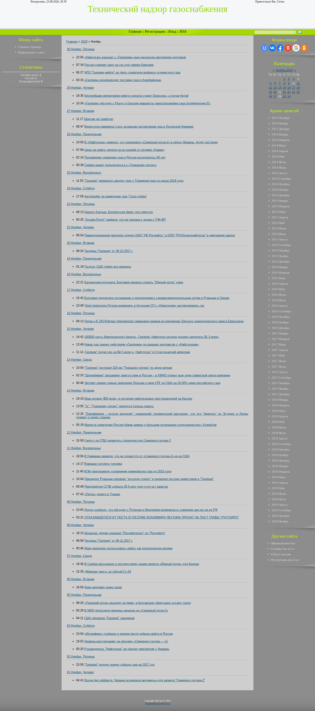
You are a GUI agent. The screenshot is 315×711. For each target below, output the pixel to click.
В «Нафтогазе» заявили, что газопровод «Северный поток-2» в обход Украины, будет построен (151, 142)
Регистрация (155, 31)
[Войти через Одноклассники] (304, 47)
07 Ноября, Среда (79, 556)
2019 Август (280, 504)
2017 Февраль (281, 339)
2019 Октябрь (281, 516)
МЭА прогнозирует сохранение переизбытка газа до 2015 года (127, 471)
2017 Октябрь (281, 383)
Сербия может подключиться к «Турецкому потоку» (120, 165)
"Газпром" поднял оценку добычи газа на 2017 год (119, 664)
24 (293, 92)
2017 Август (280, 372)
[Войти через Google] (296, 48)
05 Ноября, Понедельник (84, 595)
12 (270, 87)
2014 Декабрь (281, 195)
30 (289, 96)
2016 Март (279, 278)
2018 (84, 41)
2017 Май (278, 355)
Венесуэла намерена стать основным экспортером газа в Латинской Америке (138, 126)
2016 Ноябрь (280, 322)
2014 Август (280, 173)
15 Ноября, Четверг (80, 329)
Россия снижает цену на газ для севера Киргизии (119, 65)
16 (289, 87)
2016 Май (278, 289)
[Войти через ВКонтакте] (272, 47)
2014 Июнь (279, 162)
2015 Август (280, 239)
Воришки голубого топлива (103, 463)
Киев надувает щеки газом (103, 587)
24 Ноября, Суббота (81, 188)
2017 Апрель (280, 350)
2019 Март (279, 477)
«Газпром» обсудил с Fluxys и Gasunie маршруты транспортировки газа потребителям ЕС (147, 103)
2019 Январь (280, 466)
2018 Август (280, 438)
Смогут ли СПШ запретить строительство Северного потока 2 (127, 440)
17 (293, 87)
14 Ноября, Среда (79, 359)
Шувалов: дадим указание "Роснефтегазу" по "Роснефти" (124, 533)
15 (284, 87)
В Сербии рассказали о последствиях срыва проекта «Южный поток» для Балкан (141, 564)
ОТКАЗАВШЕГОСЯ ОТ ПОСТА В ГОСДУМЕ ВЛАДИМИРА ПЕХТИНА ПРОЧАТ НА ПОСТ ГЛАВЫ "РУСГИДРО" (161, 517)
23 (289, 92)
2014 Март (279, 145)
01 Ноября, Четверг (80, 672)
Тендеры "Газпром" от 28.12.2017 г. (108, 251)
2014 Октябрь (281, 184)
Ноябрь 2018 (284, 70)
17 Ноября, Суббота (81, 290)
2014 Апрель (280, 151)
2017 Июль (279, 366)
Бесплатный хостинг (154, 703)
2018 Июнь (279, 427)
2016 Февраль (281, 272)
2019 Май (278, 488)
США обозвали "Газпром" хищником (109, 618)
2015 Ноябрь (280, 256)
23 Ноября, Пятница (81, 204)
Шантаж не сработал (98, 119)
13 (275, 87)
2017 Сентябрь (281, 377)
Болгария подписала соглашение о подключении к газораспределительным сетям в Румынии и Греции (156, 298)
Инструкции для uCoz (285, 560)
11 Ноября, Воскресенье (84, 448)
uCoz (167, 703)
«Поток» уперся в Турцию (102, 494)
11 (298, 83)
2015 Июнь (279, 228)
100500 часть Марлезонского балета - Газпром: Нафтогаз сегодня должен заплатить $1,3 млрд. (151, 337)
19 (270, 92)
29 (284, 96)
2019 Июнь (279, 493)
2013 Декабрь (281, 129)
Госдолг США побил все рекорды (107, 266)
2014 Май (278, 156)
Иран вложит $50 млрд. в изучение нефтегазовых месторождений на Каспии (138, 398)
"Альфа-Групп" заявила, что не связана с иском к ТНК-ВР (125, 219)
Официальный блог (283, 543)
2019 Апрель (280, 482)
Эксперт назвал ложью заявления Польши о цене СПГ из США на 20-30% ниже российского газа (152, 383)
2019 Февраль (281, 471)
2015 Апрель (280, 217)
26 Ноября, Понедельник (84, 134)
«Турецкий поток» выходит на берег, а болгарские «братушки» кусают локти (137, 603)
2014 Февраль (281, 140)
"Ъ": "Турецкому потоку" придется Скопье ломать (119, 406)
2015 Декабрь (281, 261)
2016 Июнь (279, 294)
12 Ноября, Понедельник (84, 432)
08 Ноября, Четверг (80, 525)
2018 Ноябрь (280, 455)
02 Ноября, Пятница (81, 656)
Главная (135, 31)
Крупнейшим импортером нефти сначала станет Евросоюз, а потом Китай (136, 95)
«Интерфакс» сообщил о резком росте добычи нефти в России (128, 633)
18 (298, 87)
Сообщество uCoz (282, 548)
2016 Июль (279, 300)
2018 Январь (280, 399)
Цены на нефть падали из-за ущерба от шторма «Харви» (124, 150)
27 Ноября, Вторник (80, 111)
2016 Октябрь (281, 317)
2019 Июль (279, 499)
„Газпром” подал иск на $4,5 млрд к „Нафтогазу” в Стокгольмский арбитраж (137, 352)
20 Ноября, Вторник (80, 243)
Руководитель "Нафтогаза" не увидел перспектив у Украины (126, 649)
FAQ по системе (281, 554)
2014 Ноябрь (280, 189)
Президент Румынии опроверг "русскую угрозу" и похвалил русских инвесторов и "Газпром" (149, 479)
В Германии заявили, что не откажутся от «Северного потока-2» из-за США (137, 456)
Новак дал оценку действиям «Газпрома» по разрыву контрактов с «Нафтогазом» (141, 344)
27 (275, 96)
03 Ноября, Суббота (81, 625)
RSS (183, 31)
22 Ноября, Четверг (80, 227)
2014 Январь (280, 134)
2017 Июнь (279, 361)
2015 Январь (280, 200)
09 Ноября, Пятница (81, 501)
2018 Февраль (281, 405)
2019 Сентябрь (281, 510)
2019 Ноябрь (280, 521)
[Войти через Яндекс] (288, 47)
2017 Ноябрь (280, 388)
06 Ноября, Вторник (80, 579)
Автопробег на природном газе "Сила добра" (115, 196)
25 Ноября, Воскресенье (84, 172)
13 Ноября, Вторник (80, 390)
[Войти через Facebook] (280, 47)
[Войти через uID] (264, 47)
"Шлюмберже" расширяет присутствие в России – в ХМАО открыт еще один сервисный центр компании (157, 375)
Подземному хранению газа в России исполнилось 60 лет (125, 157)
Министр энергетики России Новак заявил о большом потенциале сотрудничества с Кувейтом (150, 425)
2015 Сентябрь (281, 245)
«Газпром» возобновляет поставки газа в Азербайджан (122, 80)
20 (275, 92)
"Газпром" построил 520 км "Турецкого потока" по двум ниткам (128, 367)
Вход (172, 31)
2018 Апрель (280, 416)
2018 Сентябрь (281, 444)
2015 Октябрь (281, 250)
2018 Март (279, 411)
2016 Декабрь (281, 328)
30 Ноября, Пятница (81, 49)
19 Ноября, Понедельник (84, 258)
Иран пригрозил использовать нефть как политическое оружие (128, 548)
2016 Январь (280, 267)
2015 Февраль (281, 206)
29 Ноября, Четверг (80, 87)
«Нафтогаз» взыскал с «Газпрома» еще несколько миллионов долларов (135, 57)
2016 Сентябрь (281, 311)
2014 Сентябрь (281, 178)
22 (284, 92)
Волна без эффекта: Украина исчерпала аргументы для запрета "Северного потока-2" (144, 680)
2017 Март (279, 344)
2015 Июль (279, 234)
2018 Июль (279, 433)
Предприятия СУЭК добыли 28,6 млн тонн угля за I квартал (126, 486)
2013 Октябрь (281, 118)
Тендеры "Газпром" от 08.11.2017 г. (108, 540)
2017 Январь (280, 333)
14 (279, 87)
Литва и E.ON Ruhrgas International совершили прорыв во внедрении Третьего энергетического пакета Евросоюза (164, 321)
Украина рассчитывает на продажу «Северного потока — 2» (126, 641)
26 (270, 96)
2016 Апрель (280, 283)
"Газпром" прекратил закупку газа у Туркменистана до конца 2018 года (133, 180)
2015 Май (278, 223)
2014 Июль (279, 167)
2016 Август (280, 305)
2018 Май (278, 422)
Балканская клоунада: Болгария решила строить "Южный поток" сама (133, 282)
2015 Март (279, 212)
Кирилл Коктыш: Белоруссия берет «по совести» (118, 212)
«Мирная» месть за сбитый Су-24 (107, 571)
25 (298, 92)
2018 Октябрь (281, 449)
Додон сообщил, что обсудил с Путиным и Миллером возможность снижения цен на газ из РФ (150, 510)
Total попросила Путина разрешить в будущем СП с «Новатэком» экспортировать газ (144, 305)
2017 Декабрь (281, 394)
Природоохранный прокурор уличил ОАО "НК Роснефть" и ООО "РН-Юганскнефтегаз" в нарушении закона (159, 235)
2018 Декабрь (281, 460)
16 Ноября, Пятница (81, 313)
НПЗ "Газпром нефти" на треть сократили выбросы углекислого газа (132, 72)
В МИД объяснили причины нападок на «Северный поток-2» (126, 610)
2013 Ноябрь (280, 123)
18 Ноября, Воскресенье (84, 274)
